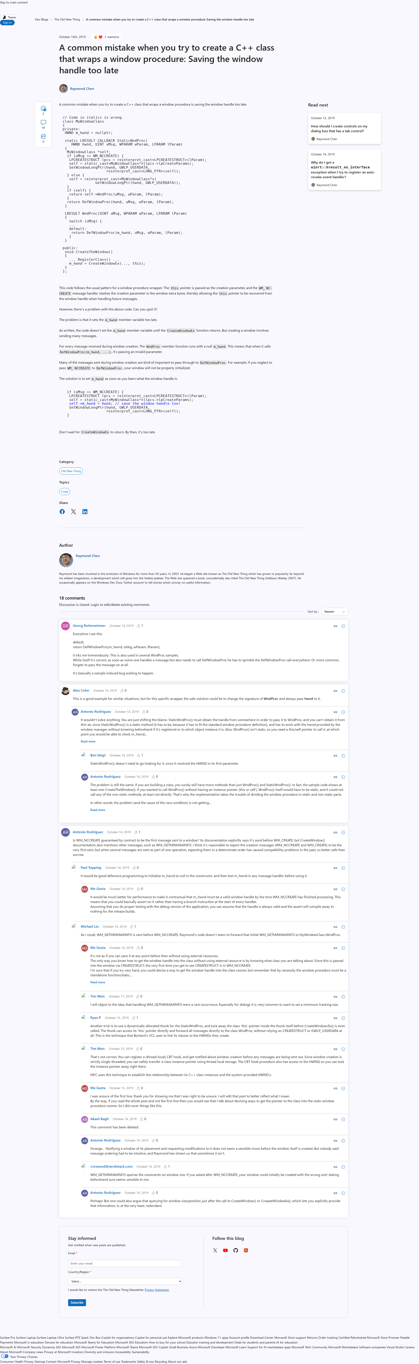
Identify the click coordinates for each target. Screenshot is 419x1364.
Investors (77, 1352)
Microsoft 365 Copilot (153, 1347)
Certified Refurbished (352, 1337)
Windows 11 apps (216, 1337)
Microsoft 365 (71, 1347)
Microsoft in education (29, 1342)
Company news (33, 1352)
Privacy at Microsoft (57, 1352)
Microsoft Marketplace (343, 1347)
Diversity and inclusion (99, 1352)
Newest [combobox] (329, 611)
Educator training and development (210, 1342)
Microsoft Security (29, 1347)
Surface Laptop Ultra (50, 1337)
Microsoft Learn (236, 1347)
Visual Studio (395, 1347)
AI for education (287, 1342)
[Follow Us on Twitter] (215, 1252)
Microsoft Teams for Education (94, 1342)
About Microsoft (11, 1352)
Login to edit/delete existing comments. (120, 604)
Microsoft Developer (211, 1347)
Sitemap (39, 1361)
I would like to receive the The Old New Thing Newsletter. (118, 1290)
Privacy (76, 1361)
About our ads (177, 1361)
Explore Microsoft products (186, 1337)
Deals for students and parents (254, 1342)
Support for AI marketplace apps (269, 1347)
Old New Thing (71, 471)
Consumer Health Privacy (17, 1361)
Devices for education (59, 1342)
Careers (410, 1347)
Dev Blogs (41, 19)
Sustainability (140, 1352)
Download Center (261, 1337)
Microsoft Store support (290, 1337)
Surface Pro (7, 1337)
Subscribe (77, 1302)
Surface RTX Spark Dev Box (82, 1337)
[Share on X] (73, 512)
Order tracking (328, 1337)
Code (64, 491)
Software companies (372, 1347)
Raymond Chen (82, 88)
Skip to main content (14, 2)
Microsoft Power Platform (99, 1347)
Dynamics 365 (51, 1347)
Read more (88, 741)
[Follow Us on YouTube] (225, 1252)
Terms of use (112, 1361)
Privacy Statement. (157, 1290)
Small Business (178, 1347)
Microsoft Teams (127, 1347)
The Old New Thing (67, 19)
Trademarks (128, 1361)
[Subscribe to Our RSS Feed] (246, 1252)
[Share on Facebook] (62, 512)
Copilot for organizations (117, 1337)
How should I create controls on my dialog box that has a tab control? (339, 128)
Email (72, 1253)
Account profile (239, 1337)
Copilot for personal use (151, 1337)
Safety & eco (145, 1361)
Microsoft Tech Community (309, 1347)
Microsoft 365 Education (131, 1342)
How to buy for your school (167, 1342)
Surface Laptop (26, 1337)
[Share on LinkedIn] (85, 512)
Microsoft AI (8, 1347)
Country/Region (79, 1272)
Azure (193, 1347)
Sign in (7, 22)
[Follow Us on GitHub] (235, 1252)
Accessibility (123, 1352)
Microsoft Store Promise (383, 1337)
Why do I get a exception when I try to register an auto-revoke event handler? (343, 169)
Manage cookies (92, 1361)
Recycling (161, 1361)
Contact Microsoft (58, 1361)
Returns (312, 1337)
